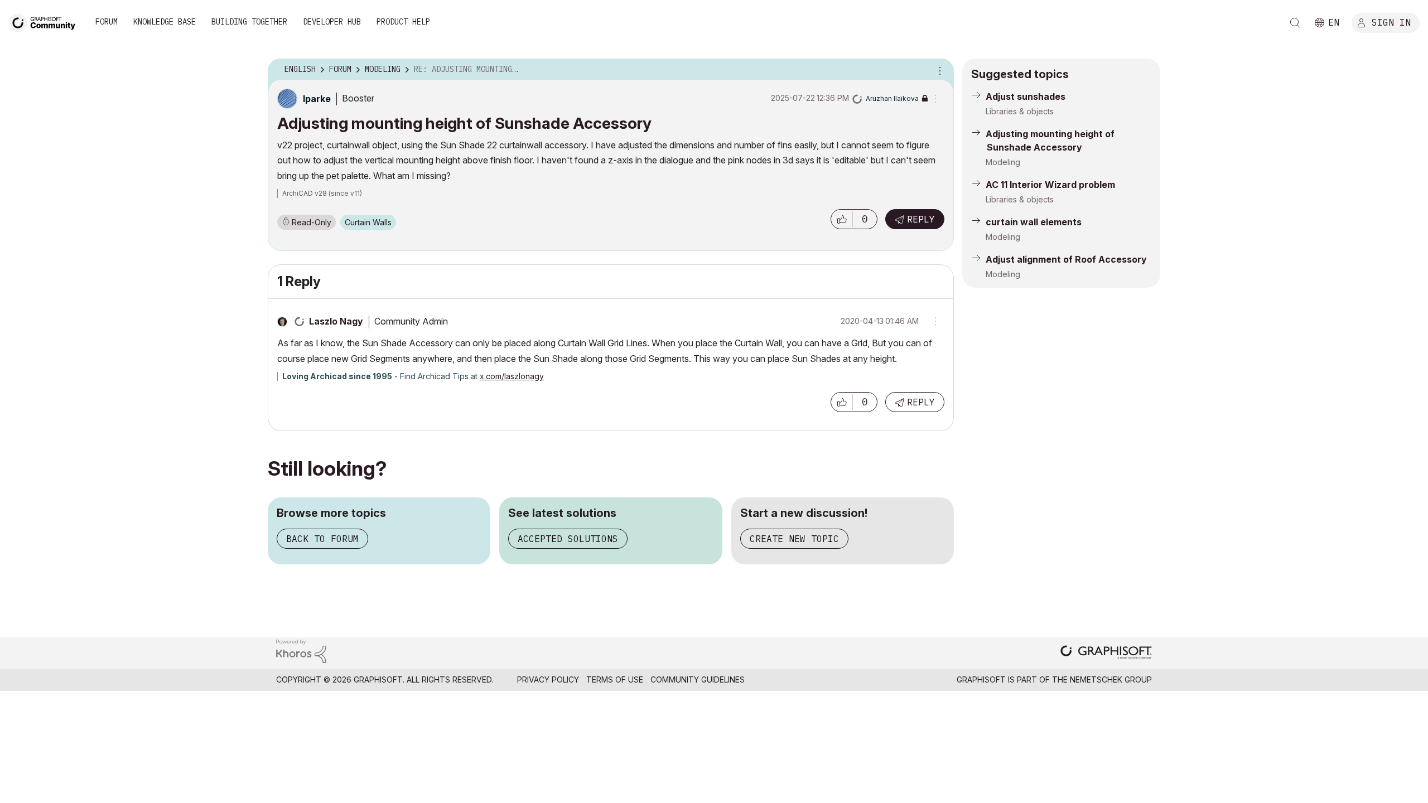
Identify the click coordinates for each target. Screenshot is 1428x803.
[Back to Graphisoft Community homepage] (45, 21)
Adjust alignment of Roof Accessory (1066, 259)
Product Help (403, 22)
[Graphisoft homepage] (1106, 653)
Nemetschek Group (1111, 679)
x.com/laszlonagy (512, 376)
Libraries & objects (1020, 111)
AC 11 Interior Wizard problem (1050, 184)
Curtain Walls (368, 222)
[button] (841, 219)
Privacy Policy (548, 679)
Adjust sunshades (1025, 96)
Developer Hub (332, 22)
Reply (921, 219)
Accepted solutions (568, 538)
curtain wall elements (1034, 222)
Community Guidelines (697, 679)
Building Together (249, 22)
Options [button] (938, 70)
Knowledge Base (164, 22)
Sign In (1391, 21)
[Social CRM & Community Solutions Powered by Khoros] (301, 650)
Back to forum (322, 538)
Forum (106, 22)
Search (1295, 22)
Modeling (1003, 162)
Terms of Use (614, 679)
